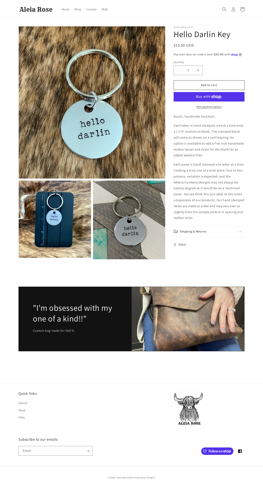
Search (23, 403)
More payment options (209, 106)
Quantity (179, 62)
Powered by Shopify (144, 477)
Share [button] (182, 244)
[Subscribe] (87, 451)
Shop (21, 410)
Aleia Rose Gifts (125, 477)
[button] (224, 9)
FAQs (21, 417)
